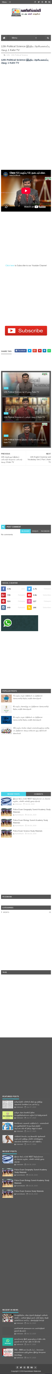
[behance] (49, 2)
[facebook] (35, 2)
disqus (35, 531)
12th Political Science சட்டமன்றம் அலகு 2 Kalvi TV (24, 417)
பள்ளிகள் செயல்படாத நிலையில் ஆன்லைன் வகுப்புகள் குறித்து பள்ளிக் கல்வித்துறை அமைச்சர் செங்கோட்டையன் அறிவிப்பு (29, 1139)
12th (8, 55)
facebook (45, 531)
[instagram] (45, 2)
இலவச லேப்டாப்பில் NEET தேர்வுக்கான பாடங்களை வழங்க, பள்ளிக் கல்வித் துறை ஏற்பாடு (29, 1159)
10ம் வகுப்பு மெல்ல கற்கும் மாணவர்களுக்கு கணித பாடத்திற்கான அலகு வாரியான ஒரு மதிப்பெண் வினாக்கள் (31, 731)
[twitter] (38, 2)
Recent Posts (13, 794)
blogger (25, 531)
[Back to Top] (35, 1367)
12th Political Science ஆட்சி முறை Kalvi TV (21, 392)
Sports (6, 912)
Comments (38, 794)
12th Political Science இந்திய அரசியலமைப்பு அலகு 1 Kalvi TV (25, 441)
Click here (10, 265)
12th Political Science (19, 55)
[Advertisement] (26, 92)
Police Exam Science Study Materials (27, 831)
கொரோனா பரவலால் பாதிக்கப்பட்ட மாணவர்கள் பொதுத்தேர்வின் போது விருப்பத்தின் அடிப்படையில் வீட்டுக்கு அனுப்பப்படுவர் (31, 1125)
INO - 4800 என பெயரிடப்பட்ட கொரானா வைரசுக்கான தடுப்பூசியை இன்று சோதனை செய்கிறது (30, 1352)
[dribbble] (42, 2)
